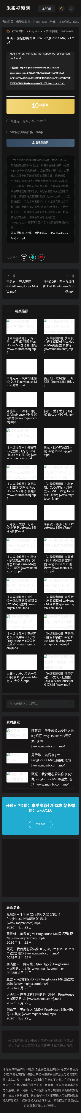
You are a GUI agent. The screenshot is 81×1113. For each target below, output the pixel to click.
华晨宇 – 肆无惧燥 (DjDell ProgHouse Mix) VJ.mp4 (22, 286)
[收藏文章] (24, 257)
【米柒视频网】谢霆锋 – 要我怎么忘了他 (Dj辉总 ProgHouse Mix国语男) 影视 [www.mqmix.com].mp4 (21, 564)
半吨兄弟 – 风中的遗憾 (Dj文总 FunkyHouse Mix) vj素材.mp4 (21, 382)
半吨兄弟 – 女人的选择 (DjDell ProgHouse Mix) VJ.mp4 (59, 286)
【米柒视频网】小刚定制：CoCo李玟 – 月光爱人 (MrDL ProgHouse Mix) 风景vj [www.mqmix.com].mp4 (59, 491)
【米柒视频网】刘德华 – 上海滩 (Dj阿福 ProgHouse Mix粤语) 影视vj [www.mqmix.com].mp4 (21, 491)
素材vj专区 (52, 31)
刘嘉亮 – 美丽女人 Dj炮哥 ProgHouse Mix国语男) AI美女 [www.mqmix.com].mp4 (39, 1012)
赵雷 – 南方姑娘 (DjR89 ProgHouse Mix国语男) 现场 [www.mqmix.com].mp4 (40, 981)
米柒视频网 (18, 8)
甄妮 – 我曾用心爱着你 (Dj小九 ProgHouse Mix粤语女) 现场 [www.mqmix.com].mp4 (51, 779)
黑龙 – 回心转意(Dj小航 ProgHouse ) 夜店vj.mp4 (58, 451)
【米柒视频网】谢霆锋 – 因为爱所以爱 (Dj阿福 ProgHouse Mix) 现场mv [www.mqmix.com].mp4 (59, 564)
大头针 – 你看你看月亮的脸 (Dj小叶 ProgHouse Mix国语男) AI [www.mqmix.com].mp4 (40, 997)
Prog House (40, 22)
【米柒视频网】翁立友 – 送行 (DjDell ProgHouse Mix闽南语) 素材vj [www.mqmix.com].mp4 (59, 345)
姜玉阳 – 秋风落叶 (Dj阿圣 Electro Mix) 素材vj (59, 382)
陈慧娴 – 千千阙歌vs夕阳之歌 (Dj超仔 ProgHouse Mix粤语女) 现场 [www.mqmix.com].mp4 (33, 919)
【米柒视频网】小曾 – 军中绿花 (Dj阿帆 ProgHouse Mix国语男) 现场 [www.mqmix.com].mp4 (21, 345)
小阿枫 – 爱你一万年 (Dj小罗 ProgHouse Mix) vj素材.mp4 (20, 528)
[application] (40, 71)
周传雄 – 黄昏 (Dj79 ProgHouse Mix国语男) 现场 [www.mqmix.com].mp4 (51, 760)
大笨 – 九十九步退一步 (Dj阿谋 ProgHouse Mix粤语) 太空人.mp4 (21, 677)
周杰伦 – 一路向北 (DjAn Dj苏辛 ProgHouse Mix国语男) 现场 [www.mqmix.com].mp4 (37, 966)
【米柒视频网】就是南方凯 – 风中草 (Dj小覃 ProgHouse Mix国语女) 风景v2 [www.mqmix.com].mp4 (21, 641)
